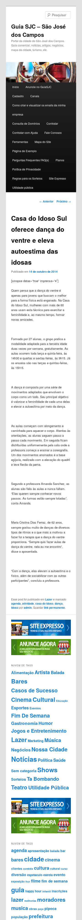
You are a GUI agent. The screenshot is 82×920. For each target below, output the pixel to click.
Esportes (20, 708)
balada (54, 851)
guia (17, 889)
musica (19, 908)
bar (63, 850)
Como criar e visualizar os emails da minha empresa (39, 109)
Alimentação (22, 672)
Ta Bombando (43, 778)
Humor (45, 723)
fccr (28, 881)
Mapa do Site (43, 142)
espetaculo (34, 875)
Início (15, 87)
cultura (41, 867)
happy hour (33, 891)
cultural (55, 868)
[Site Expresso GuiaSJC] (41, 634)
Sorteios (18, 779)
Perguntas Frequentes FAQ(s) (30, 160)
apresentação (38, 850)
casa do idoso (44, 603)
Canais (34, 96)
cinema (52, 860)
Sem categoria (23, 770)
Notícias (24, 759)
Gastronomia (24, 723)
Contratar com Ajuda (25, 133)
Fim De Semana (30, 715)
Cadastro (18, 96)
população (19, 917)
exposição (18, 881)
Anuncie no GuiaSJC (38, 87)
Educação (62, 700)
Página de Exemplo (24, 151)
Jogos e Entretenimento (39, 730)
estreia (48, 875)
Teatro (19, 787)
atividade (28, 603)
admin (28, 607)
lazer (17, 899)
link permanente (54, 607)
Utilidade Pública (48, 787)
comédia (28, 868)
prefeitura (41, 916)
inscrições (59, 891)
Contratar (52, 123)
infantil (46, 891)
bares (17, 859)
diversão (18, 874)
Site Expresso (57, 178)
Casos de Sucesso (34, 690)
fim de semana (54, 881)
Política (45, 760)
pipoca (50, 908)
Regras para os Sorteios (27, 178)
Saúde (59, 760)
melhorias (30, 900)
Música (52, 740)
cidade (34, 858)
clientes (16, 868)
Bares (19, 681)
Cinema (21, 699)
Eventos (35, 708)
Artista (42, 672)
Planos (60, 160)
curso (64, 868)
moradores (51, 899)
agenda (16, 603)
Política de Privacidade (26, 169)
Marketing (36, 740)
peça (41, 909)
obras (33, 909)
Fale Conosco (53, 133)
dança (59, 603)
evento (59, 874)
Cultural (44, 699)
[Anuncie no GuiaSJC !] (41, 654)
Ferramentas (20, 142)
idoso (14, 607)
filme (36, 881)
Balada (57, 672)
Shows (47, 769)
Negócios (21, 750)
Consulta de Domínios (26, 123)
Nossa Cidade (49, 749)
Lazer (48, 599)
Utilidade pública (22, 187)
